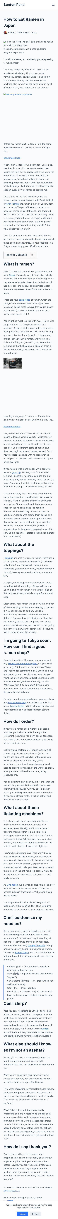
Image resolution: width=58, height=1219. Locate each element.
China (12, 275)
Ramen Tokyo (22, 952)
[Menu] (53, 5)
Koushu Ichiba (17, 706)
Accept (22, 1214)
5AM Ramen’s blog (17, 702)
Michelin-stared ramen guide (23, 663)
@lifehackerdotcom (11, 1191)
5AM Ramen (12, 203)
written (44, 1028)
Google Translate (36, 945)
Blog (34, 33)
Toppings (8, 558)
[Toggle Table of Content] (31, 255)
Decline (35, 1214)
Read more (12, 158)
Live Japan (12, 884)
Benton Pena (14, 5)
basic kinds (24, 299)
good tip (16, 472)
